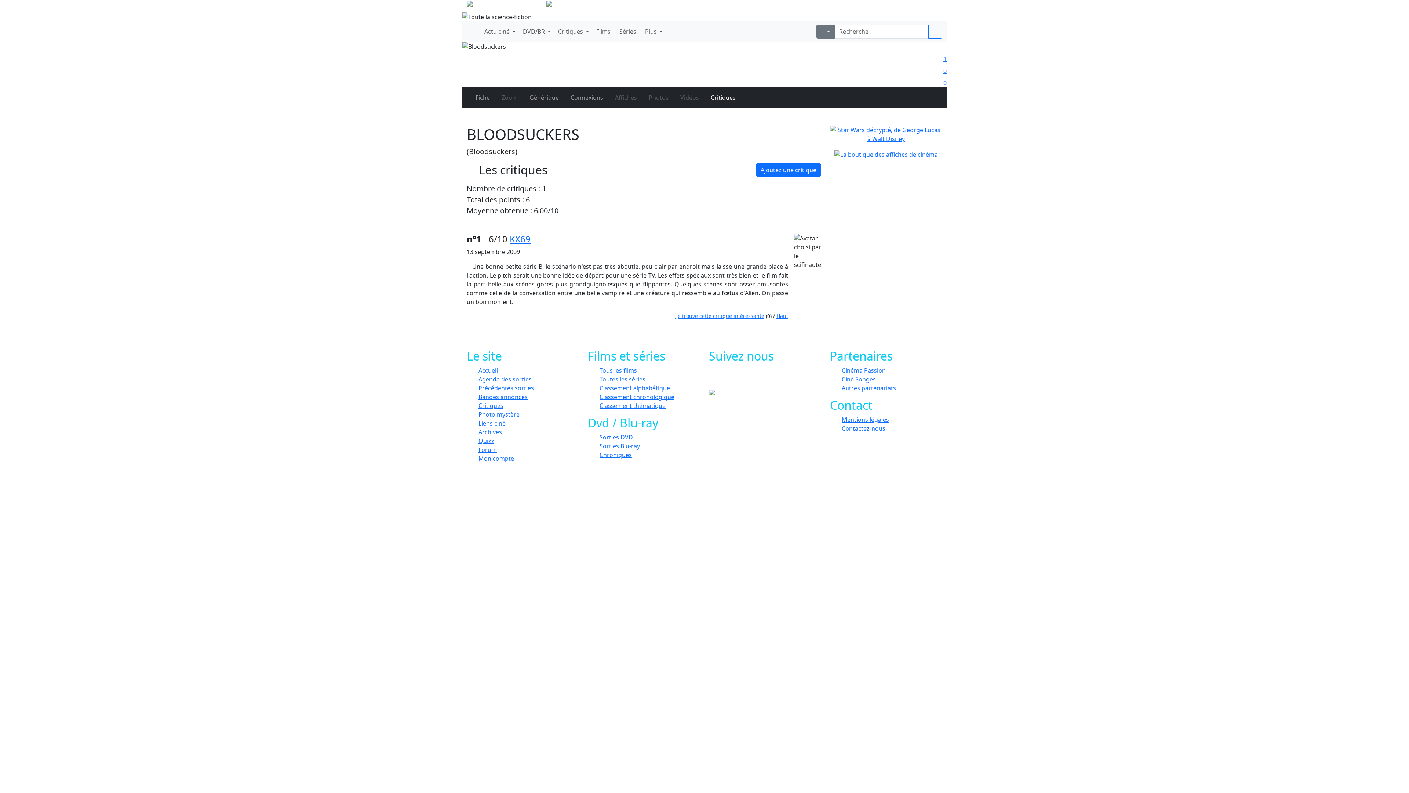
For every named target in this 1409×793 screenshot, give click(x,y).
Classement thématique (633, 406)
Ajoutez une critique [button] (788, 170)
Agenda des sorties (505, 379)
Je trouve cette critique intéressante (719, 315)
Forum (487, 450)
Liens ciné (492, 423)
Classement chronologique (637, 397)
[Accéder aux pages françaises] (506, 5)
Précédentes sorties (506, 388)
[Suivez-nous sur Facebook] (727, 378)
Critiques (490, 406)
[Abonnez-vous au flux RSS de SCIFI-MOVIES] (777, 378)
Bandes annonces (503, 397)
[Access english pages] (572, 5)
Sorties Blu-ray (620, 446)
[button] (499, 31)
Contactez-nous (863, 428)
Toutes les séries (622, 379)
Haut (782, 315)
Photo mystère (499, 414)
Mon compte (496, 459)
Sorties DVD (616, 437)
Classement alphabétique (635, 388)
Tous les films (618, 370)
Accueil (488, 370)
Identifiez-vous (921, 7)
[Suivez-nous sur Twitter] (744, 378)
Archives (490, 432)
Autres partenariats (869, 388)
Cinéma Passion (864, 370)
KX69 (520, 239)
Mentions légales (865, 420)
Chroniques (616, 455)
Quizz (486, 441)
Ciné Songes (859, 379)
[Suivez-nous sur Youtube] (760, 378)
